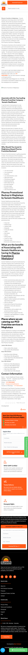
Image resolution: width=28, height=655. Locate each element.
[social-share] (21, 409)
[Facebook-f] (2, 576)
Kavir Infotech (17, 644)
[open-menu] (3, 8)
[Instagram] (10, 576)
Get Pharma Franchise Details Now (13, 452)
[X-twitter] (6, 576)
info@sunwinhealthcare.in (12, 384)
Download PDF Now (13, 546)
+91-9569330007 (10, 382)
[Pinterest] (14, 576)
